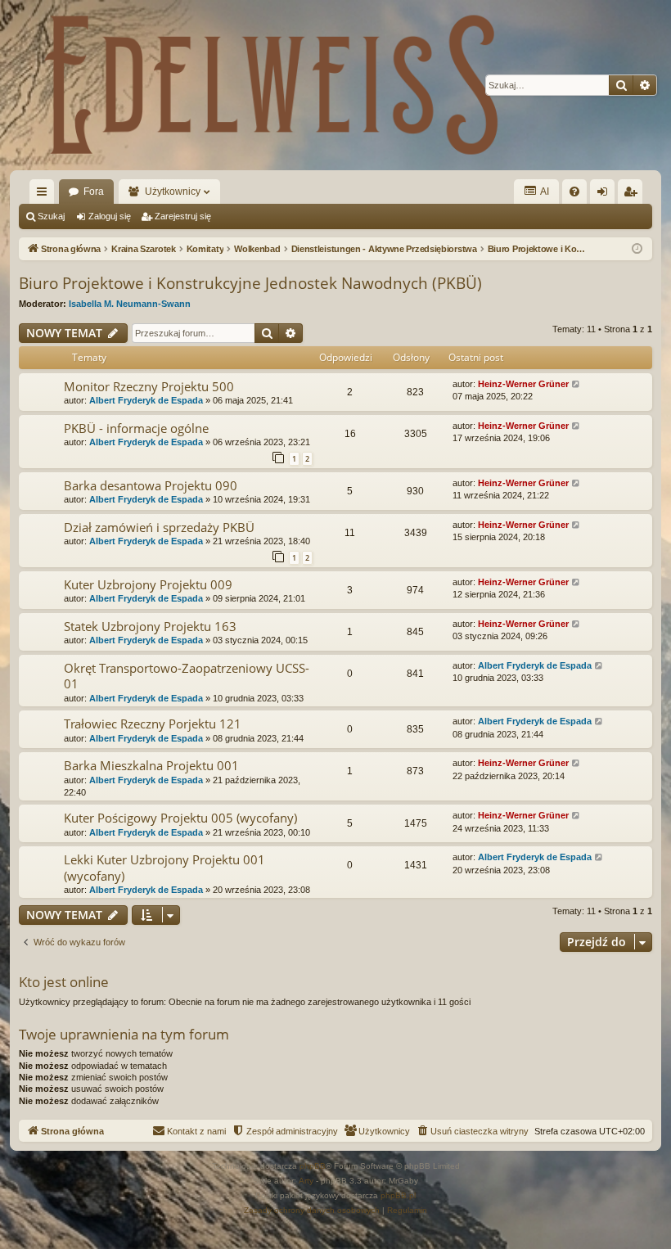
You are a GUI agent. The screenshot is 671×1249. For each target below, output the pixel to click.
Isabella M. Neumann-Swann (130, 304)
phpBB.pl (398, 1195)
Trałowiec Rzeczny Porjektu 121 (152, 723)
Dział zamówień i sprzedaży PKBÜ (159, 527)
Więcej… (45, 195)
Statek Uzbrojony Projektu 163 (150, 626)
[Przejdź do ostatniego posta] (576, 384)
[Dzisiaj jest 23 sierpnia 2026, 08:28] (637, 249)
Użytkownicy (172, 191)
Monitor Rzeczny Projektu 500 (149, 386)
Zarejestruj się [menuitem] (633, 195)
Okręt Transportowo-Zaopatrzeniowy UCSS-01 (186, 676)
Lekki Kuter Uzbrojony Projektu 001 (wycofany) (164, 867)
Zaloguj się (109, 216)
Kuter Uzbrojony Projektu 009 (148, 584)
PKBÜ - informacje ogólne (136, 428)
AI (543, 191)
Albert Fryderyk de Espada (146, 400)
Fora (93, 191)
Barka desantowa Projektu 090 (150, 485)
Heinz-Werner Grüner (523, 384)
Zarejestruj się (183, 216)
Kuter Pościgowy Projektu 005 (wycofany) (180, 817)
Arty (306, 1180)
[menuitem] (574, 191)
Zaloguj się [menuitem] (606, 195)
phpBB (312, 1165)
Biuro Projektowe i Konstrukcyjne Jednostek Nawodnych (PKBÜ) (250, 283)
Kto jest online (64, 981)
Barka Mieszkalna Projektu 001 (151, 765)
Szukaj (51, 216)
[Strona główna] (272, 85)
